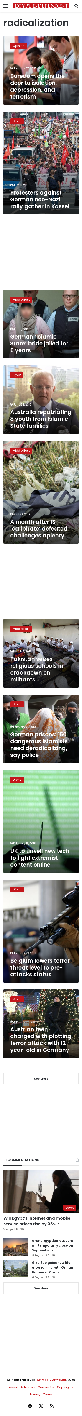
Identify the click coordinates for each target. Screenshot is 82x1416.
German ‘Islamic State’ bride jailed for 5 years (39, 343)
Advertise (28, 1387)
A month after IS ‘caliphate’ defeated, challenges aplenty (39, 528)
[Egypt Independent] (41, 5)
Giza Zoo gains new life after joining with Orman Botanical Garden (52, 1267)
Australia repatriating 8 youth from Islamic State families (41, 419)
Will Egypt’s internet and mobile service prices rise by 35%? (36, 1221)
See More (41, 1288)
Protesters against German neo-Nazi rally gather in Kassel (39, 199)
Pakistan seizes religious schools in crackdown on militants (36, 669)
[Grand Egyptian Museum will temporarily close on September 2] (15, 1247)
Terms (48, 1394)
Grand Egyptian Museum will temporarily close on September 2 (52, 1245)
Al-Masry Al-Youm (51, 1380)
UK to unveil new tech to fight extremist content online (39, 857)
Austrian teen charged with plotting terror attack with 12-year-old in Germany (40, 1040)
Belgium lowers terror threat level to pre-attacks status (40, 967)
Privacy (35, 1394)
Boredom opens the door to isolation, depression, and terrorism (37, 86)
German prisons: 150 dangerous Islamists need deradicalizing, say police (39, 745)
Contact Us (46, 1387)
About (13, 1387)
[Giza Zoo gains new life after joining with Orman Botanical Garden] (15, 1268)
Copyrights (65, 1387)
